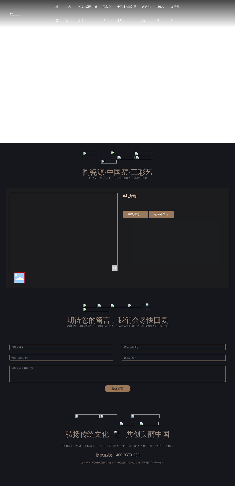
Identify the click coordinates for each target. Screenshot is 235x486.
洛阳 (138, 462)
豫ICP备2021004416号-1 (152, 462)
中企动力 (131, 462)
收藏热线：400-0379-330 (117, 455)
